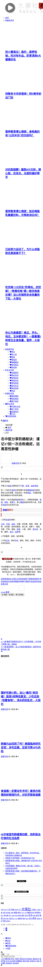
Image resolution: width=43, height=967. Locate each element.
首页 (7, 18)
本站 (9, 938)
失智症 (8, 912)
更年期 (14, 367)
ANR (13, 414)
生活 (30, 915)
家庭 (19, 912)
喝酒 (6, 579)
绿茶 (17, 532)
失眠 (12, 912)
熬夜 (6, 502)
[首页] (6, 928)
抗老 (13, 391)
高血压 (8, 921)
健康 (13, 910)
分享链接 (20, 595)
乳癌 (5, 909)
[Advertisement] (21, 617)
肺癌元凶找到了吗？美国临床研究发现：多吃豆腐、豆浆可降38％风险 (21, 747)
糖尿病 (20, 918)
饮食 (4, 921)
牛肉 (16, 540)
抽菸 (25, 579)
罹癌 (24, 918)
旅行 (2, 915)
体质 (36, 486)
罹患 (29, 490)
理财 (22, 915)
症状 (37, 915)
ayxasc (5, 592)
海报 (12, 595)
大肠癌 (38, 909)
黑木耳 (35, 529)
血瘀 (32, 486)
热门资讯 (15, 409)
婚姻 (15, 912)
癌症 (13, 357)
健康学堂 (10, 349)
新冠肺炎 (15, 365)
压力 (19, 910)
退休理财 (15, 396)
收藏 (5, 595)
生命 (26, 915)
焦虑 (16, 915)
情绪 (29, 913)
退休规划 (15, 383)
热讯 (9, 943)
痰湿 (27, 486)
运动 (30, 918)
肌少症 (14, 354)
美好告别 (15, 375)
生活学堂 (10, 370)
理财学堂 (10, 393)
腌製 (27, 581)
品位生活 (15, 386)
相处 (4, 918)
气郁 (22, 486)
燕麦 (18, 529)
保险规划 (15, 399)
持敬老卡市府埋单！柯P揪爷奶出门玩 (20, 858)
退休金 (38, 918)
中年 (2, 910)
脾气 (13, 502)
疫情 (34, 915)
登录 (6, 421)
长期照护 (15, 373)
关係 (16, 910)
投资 (32, 912)
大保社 (14, 579)
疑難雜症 (15, 362)
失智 (4, 912)
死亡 (10, 915)
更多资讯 (10, 404)
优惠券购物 (11, 416)
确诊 (7, 918)
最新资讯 (10, 20)
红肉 (7, 540)
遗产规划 (15, 401)
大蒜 (2, 524)
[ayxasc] (6, 463)
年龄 (4, 505)
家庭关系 (15, 380)
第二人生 (15, 918)
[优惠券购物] (6, 930)
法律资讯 (15, 412)
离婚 (10, 918)
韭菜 (13, 524)
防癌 (5, 510)
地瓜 (11, 532)
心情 (25, 912)
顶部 (8, 948)
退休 (34, 918)
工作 (22, 912)
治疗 (13, 915)
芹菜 (8, 524)
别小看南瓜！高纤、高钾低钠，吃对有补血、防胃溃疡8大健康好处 (23, 55)
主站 (8, 941)
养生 (13, 352)
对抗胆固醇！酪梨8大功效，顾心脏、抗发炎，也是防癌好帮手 (23, 173)
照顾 (19, 915)
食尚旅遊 (15, 388)
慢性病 (14, 360)
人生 (9, 910)
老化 (27, 918)
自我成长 (15, 378)
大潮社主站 (15, 406)
